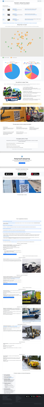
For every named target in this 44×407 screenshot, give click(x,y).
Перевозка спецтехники (18, 397)
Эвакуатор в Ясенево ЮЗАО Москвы (29, 19)
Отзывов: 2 (16, 10)
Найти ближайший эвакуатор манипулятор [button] (9, 297)
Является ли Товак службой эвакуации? (7, 225)
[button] (21, 43)
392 (9, 6)
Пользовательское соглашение (37, 403)
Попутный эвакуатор (5, 397)
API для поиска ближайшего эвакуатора (7, 399)
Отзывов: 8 (16, 20)
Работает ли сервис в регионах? (7, 228)
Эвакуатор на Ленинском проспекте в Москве (30, 9)
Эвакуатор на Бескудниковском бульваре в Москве (31, 14)
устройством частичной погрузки (13, 326)
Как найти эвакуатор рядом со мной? (7, 221)
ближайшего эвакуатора (14, 241)
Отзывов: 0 (16, 15)
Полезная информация (18, 398)
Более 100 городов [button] (18, 401)
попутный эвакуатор (10, 377)
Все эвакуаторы (17, 399)
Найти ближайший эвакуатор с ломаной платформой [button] (10, 254)
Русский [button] (17, 400)
